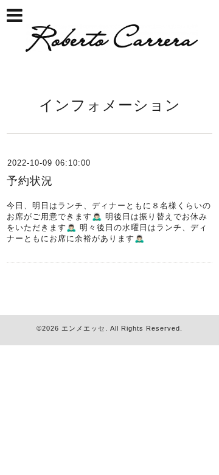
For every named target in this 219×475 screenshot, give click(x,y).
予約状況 (30, 181)
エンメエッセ (83, 328)
